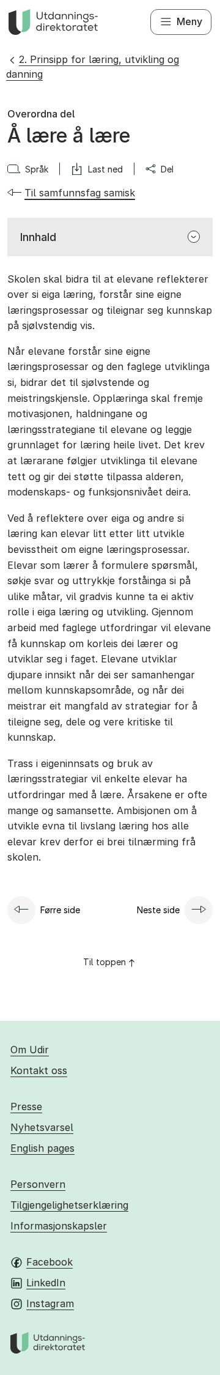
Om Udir (29, 1049)
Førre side (60, 910)
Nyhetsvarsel (41, 1127)
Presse (26, 1106)
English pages (42, 1148)
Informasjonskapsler (58, 1226)
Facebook (49, 1262)
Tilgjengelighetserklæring (69, 1205)
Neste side (158, 910)
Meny (189, 21)
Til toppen (104, 962)
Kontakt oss (38, 1070)
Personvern (37, 1184)
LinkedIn (45, 1283)
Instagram (50, 1303)
